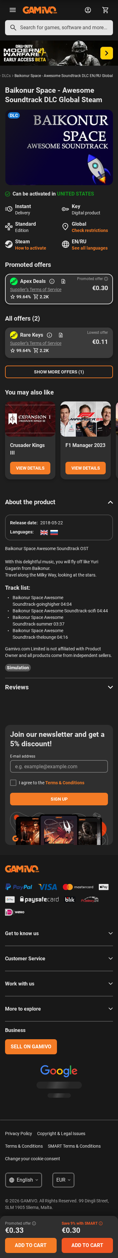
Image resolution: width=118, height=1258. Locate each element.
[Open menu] (12, 10)
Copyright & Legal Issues (61, 1133)
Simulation (18, 667)
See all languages (90, 248)
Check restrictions (90, 230)
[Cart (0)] (105, 10)
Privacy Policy (18, 1133)
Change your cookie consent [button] (32, 1158)
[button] (59, 289)
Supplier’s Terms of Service (35, 289)
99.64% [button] (23, 296)
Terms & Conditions (64, 782)
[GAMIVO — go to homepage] (40, 10)
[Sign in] (87, 10)
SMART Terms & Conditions (74, 1146)
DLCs (6, 76)
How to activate (30, 248)
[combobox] (59, 27)
